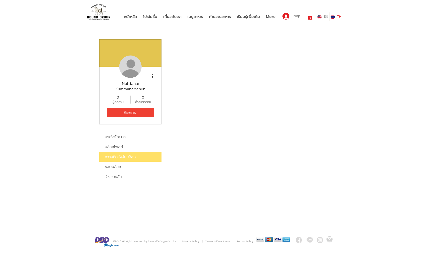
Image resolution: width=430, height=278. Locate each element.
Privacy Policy (191, 241)
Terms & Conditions (217, 241)
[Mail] (329, 239)
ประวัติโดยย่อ (115, 137)
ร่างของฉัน (113, 176)
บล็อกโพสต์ (114, 147)
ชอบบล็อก (113, 166)
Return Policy (244, 241)
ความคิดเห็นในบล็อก (120, 157)
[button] (310, 17)
